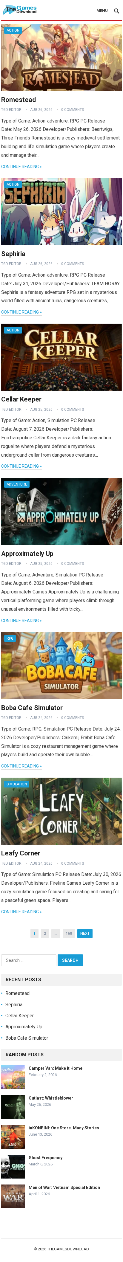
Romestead (18, 99)
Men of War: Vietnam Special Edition (64, 1187)
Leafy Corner (20, 853)
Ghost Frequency (45, 1157)
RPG (10, 638)
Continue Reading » (21, 166)
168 (69, 933)
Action (13, 30)
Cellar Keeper (21, 399)
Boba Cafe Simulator (32, 707)
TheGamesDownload (68, 1249)
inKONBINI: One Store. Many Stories (64, 1127)
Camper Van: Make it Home (55, 1068)
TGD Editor (11, 110)
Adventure (17, 484)
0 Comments (72, 110)
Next (85, 933)
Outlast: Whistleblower (51, 1098)
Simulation (17, 784)
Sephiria (13, 254)
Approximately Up (27, 553)
